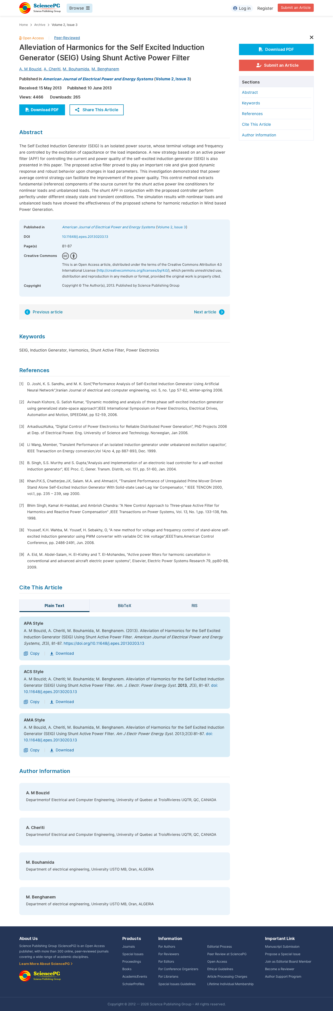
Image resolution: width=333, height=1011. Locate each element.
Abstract (250, 92)
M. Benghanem (105, 69)
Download (65, 653)
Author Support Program (283, 976)
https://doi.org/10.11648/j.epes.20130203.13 (104, 643)
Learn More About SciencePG (44, 964)
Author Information (259, 135)
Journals (128, 946)
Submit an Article (296, 7)
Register (265, 8)
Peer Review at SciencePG (226, 954)
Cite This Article (256, 124)
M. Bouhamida (76, 69)
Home (23, 25)
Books (126, 969)
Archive (39, 25)
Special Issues (132, 954)
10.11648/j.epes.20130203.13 (85, 237)
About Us (28, 938)
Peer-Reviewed (67, 38)
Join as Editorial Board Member (288, 961)
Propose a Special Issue (282, 954)
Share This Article (100, 109)
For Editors (166, 961)
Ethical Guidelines (220, 969)
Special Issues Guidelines (176, 984)
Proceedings (131, 961)
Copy (34, 653)
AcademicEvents (134, 976)
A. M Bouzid (30, 69)
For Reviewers (168, 954)
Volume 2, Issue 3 (64, 25)
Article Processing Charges (227, 976)
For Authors (166, 946)
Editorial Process (219, 946)
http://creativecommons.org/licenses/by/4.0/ (133, 270)
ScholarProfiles (133, 984)
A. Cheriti (52, 69)
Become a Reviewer (279, 969)
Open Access (217, 961)
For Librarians (168, 976)
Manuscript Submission (282, 946)
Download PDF (45, 110)
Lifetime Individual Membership (230, 984)
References (252, 113)
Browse (76, 8)
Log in (245, 8)
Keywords (251, 103)
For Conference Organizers (178, 969)
